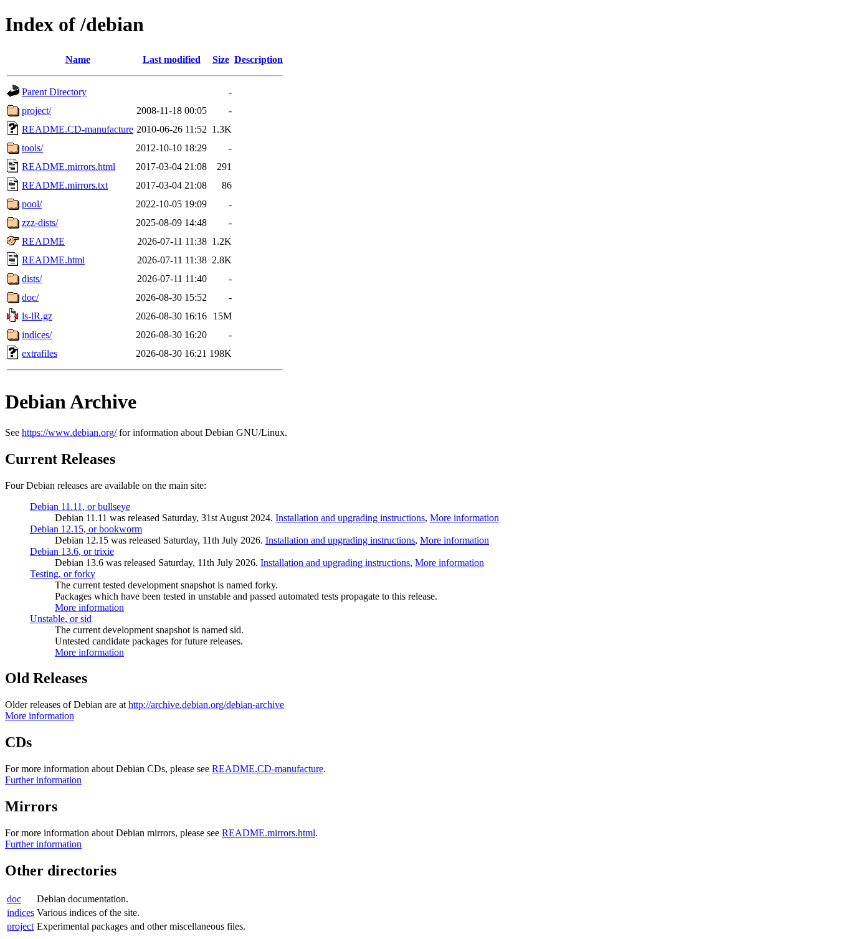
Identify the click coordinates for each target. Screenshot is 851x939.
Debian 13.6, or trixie (72, 551)
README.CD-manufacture (77, 129)
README (43, 241)
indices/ (37, 334)
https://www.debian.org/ (69, 432)
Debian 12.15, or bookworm (86, 529)
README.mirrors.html (68, 166)
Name (77, 59)
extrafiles (39, 353)
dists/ (32, 278)
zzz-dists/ (40, 222)
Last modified (172, 59)
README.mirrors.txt (65, 185)
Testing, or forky (62, 574)
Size (220, 59)
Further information (43, 780)
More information (464, 517)
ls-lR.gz (37, 316)
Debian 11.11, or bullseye (80, 506)
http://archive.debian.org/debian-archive (206, 704)
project (20, 926)
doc (14, 899)
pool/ (32, 204)
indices (20, 912)
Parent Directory (54, 92)
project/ (36, 110)
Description (258, 59)
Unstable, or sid (61, 618)
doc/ (30, 297)
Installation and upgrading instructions (350, 517)
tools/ (32, 148)
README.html (53, 260)
